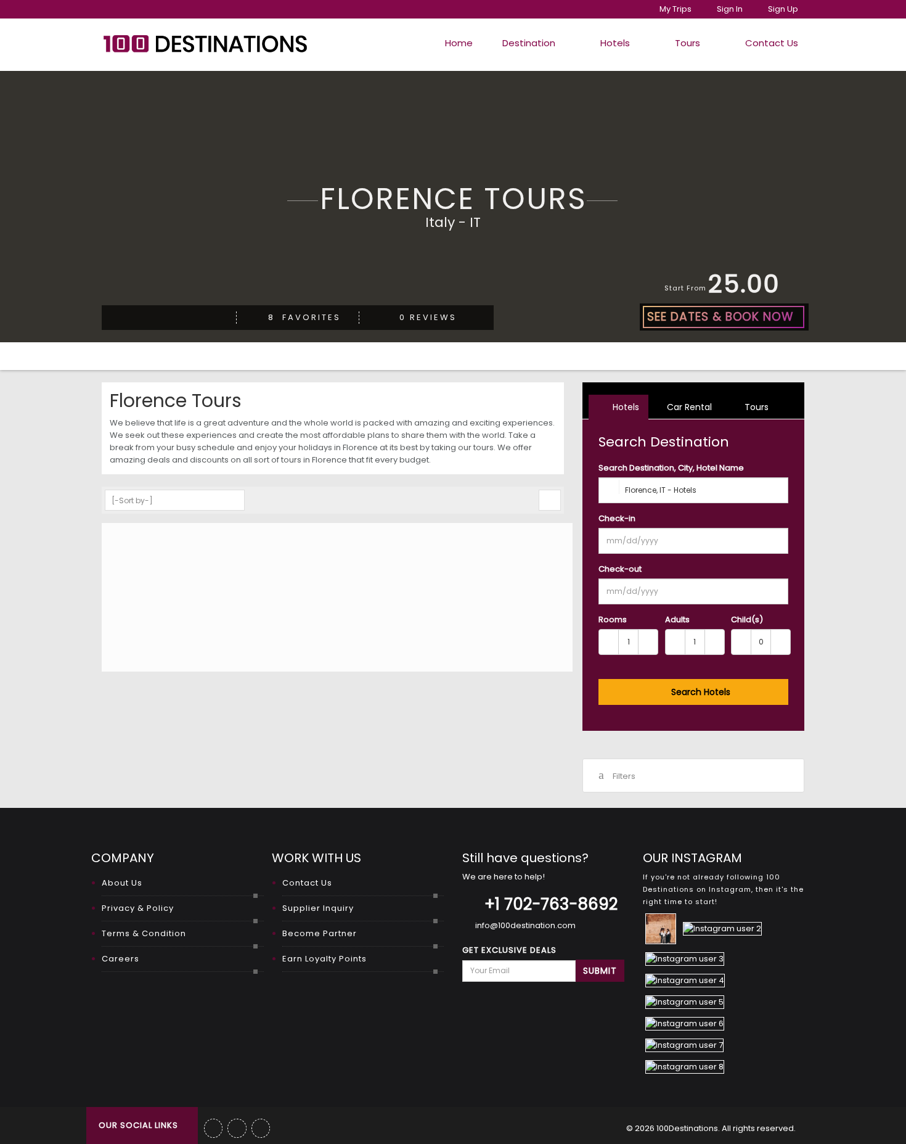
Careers (120, 959)
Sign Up (782, 9)
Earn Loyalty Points (324, 959)
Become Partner (319, 933)
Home (458, 43)
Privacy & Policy (138, 908)
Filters (624, 776)
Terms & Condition (144, 933)
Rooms (612, 619)
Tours (687, 43)
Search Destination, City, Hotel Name (671, 468)
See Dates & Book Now (720, 316)
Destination (529, 43)
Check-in (616, 518)
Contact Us (770, 43)
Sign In (729, 9)
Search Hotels (699, 692)
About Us (122, 883)
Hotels (615, 43)
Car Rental (688, 407)
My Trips (675, 9)
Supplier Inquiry (318, 908)
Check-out (620, 569)
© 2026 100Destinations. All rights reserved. (711, 1128)
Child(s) (747, 619)
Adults (677, 619)
